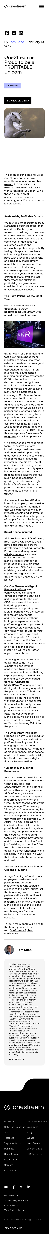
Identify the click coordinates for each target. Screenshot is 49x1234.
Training (9, 1138)
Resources (32, 1127)
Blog (29, 1132)
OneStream (12, 85)
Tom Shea (16, 42)
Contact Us (10, 1170)
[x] (21, 1187)
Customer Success (36, 1121)
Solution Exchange (13, 1127)
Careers (8, 1165)
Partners (9, 1148)
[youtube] (6, 1187)
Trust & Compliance (14, 1210)
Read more (15, 1059)
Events (30, 1138)
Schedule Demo (18, 100)
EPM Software (34, 1154)
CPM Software (34, 1148)
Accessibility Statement (16, 1200)
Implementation (13, 1143)
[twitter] (13, 33)
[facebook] (6, 33)
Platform (9, 1121)
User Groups (33, 1143)
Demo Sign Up (13, 1228)
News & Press (11, 1154)
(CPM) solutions (14, 554)
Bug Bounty (10, 1159)
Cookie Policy (11, 1205)
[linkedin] (21, 33)
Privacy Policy (11, 1195)
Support (8, 1132)
